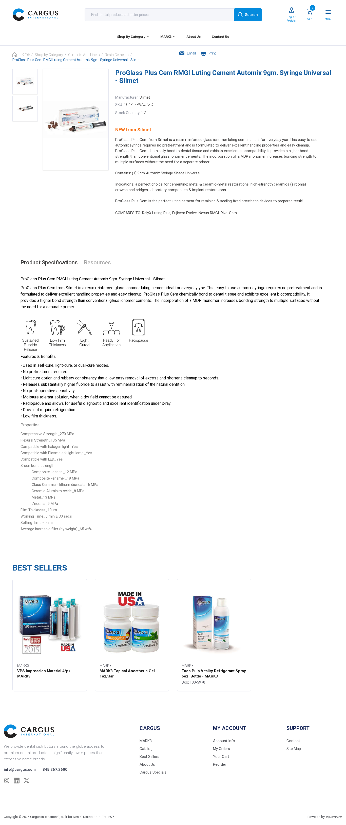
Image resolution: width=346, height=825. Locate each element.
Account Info (224, 741)
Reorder (219, 764)
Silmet (145, 97)
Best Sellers (149, 756)
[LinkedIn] (17, 780)
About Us (193, 37)
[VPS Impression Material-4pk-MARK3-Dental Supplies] (49, 622)
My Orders (221, 748)
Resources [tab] (97, 262)
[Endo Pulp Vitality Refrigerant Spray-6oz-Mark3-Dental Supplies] (214, 622)
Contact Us (220, 37)
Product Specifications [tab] (49, 262)
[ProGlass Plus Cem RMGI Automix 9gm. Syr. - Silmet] (25, 81)
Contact (293, 741)
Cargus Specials (153, 772)
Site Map (293, 748)
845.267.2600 (55, 769)
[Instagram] (7, 780)
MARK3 (165, 37)
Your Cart (221, 756)
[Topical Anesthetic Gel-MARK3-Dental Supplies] (132, 622)
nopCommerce (333, 817)
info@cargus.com (20, 769)
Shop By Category (131, 37)
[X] (26, 780)
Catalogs (147, 748)
